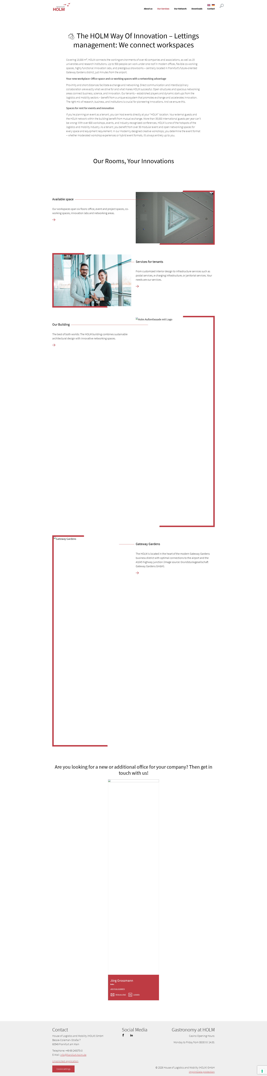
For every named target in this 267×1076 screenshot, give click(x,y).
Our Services (163, 8)
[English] (208, 5)
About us (148, 8)
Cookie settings (63, 1069)
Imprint (193, 1071)
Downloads (196, 8)
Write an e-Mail (121, 994)
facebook (123, 1035)
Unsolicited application (65, 1061)
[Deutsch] (213, 5)
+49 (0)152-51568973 (117, 989)
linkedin (131, 1035)
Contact (211, 8)
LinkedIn (136, 994)
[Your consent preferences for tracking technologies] (262, 1071)
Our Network (180, 8)
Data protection (206, 1071)
